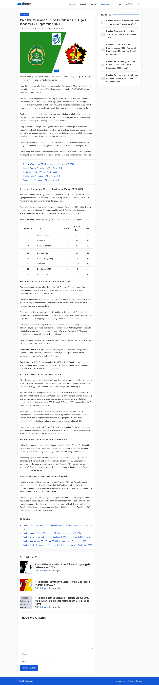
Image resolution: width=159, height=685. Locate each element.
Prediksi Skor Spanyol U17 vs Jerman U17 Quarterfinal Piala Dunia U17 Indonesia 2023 (122, 78)
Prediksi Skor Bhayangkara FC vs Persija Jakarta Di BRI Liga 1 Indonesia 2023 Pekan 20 (120, 64)
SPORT (129, 3)
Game (93, 3)
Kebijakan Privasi (135, 681)
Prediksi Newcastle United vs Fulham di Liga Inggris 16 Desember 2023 (62, 565)
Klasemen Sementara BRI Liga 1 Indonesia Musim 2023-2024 (48, 164)
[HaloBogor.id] (24, 4)
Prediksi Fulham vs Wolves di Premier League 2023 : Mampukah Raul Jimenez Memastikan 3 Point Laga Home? (62, 601)
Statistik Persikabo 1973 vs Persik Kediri (39, 172)
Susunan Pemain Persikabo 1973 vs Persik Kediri (42, 168)
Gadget (83, 3)
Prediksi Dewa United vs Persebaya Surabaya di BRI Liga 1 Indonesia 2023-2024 (56, 537)
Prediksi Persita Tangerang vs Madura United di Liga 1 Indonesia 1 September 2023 (57, 545)
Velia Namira (28, 29)
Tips (119, 3)
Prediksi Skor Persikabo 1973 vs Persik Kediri (41, 179)
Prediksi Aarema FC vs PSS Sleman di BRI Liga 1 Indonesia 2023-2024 (51, 533)
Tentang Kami (120, 681)
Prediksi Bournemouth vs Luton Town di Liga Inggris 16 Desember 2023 (62, 583)
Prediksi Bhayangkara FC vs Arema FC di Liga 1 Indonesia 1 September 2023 (54, 541)
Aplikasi (72, 3)
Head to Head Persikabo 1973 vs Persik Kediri (41, 175)
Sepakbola (105, 3)
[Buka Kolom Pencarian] (138, 4)
